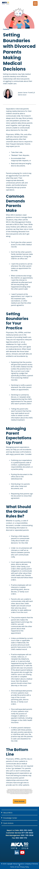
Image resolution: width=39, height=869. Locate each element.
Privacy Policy (24, 867)
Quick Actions (8, 823)
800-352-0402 (26, 830)
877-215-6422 (27, 833)
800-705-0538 (27, 835)
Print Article (19, 801)
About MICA (7, 813)
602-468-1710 (21, 838)
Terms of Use (14, 867)
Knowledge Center (10, 818)
